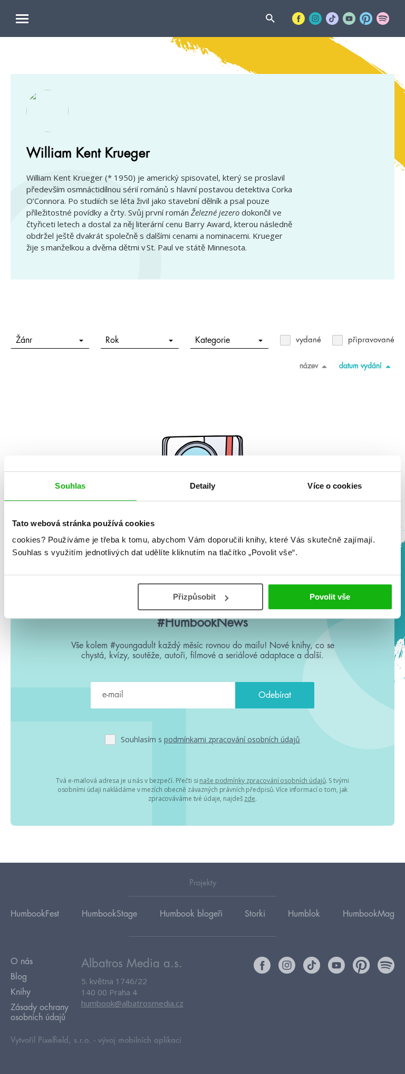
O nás (22, 961)
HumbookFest (35, 914)
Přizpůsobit (194, 596)
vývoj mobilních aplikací (139, 1040)
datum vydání (360, 365)
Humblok (304, 914)
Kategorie (212, 340)
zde (249, 798)
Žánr (24, 340)
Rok (112, 340)
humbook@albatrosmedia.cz (132, 1003)
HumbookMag (368, 914)
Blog (19, 977)
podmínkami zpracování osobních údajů (232, 739)
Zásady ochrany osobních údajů (40, 1012)
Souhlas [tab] (70, 485)
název (309, 365)
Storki (255, 914)
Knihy (21, 992)
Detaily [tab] (203, 485)
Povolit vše (330, 596)
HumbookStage (109, 914)
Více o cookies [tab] (334, 485)
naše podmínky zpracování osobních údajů (262, 780)
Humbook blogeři (191, 914)
